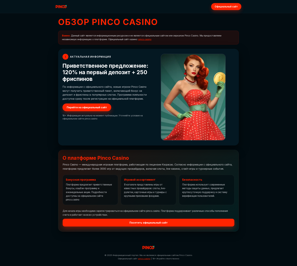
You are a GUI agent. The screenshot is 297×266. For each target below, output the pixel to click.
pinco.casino (144, 39)
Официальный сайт (226, 6)
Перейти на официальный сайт (87, 107)
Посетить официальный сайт (148, 222)
